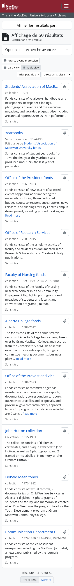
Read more (12, 215)
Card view (13, 67)
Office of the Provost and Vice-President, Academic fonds (32, 376)
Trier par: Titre (28, 74)
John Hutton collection (23, 431)
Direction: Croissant (56, 74)
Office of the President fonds (29, 178)
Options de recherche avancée (30, 49)
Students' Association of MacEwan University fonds (32, 86)
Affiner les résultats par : (37, 25)
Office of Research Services (27, 233)
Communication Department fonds (32, 532)
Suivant (46, 580)
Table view (32, 67)
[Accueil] (12, 6)
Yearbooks (14, 133)
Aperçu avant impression (22, 60)
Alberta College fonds (23, 321)
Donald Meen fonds (21, 477)
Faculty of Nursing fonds (25, 275)
